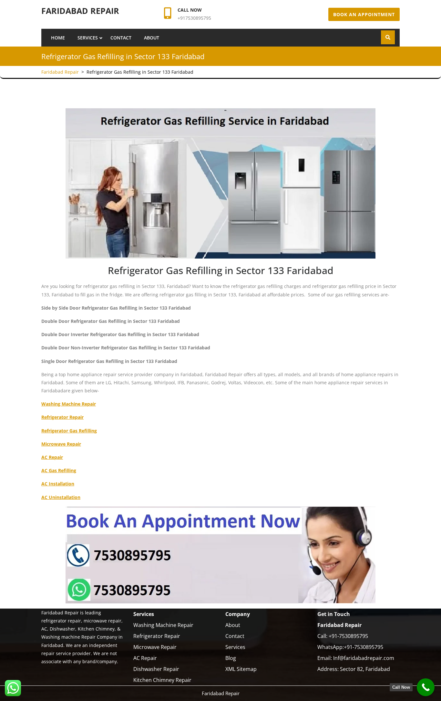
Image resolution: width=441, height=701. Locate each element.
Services (87, 38)
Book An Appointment (364, 14)
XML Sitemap (241, 669)
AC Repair (145, 658)
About (151, 38)
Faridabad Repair (80, 10)
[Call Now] (426, 687)
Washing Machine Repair (163, 625)
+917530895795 (194, 18)
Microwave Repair (155, 647)
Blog (230, 658)
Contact (120, 38)
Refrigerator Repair (156, 636)
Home (58, 38)
